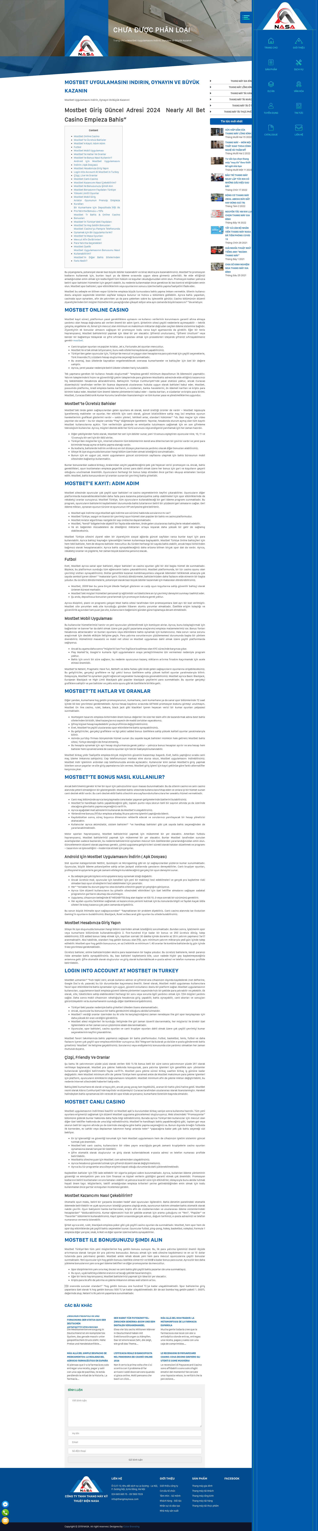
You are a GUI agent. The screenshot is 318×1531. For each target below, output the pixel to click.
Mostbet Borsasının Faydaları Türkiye (95, 189)
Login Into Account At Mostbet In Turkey (96, 171)
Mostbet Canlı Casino (86, 178)
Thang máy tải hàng (202, 1500)
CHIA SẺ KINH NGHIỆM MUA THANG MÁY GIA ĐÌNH (237, 268)
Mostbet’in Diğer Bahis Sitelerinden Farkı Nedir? (97, 259)
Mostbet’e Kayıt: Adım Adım (89, 143)
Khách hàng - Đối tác (171, 1500)
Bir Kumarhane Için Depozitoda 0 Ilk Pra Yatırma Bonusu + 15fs (97, 209)
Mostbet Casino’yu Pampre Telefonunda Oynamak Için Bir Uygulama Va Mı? (97, 230)
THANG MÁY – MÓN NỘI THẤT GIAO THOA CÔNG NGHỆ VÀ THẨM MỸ (238, 146)
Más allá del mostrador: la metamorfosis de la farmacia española (179, 1322)
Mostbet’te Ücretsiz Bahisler (90, 139)
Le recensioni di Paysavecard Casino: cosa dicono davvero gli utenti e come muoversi (180, 1357)
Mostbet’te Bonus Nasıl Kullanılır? (93, 157)
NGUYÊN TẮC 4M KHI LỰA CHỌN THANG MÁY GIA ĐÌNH (238, 215)
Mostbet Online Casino (86, 136)
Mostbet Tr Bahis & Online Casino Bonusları (97, 216)
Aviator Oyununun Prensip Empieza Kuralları (97, 202)
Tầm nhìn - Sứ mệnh (170, 1495)
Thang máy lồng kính (203, 1495)
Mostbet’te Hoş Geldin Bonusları (92, 225)
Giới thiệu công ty (169, 1486)
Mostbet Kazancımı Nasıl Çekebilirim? (95, 182)
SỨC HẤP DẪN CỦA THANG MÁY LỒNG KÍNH (238, 131)
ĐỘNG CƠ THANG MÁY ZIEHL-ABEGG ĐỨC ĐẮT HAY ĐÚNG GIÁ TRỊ (237, 199)
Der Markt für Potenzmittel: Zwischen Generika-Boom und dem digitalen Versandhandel (134, 1322)
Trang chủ (119, 40)
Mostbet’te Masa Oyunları (88, 235)
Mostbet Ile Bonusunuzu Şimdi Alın (93, 186)
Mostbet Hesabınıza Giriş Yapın (91, 168)
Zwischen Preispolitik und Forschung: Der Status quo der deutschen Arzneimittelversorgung (86, 1321)
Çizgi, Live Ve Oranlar (86, 175)
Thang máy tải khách (203, 1490)
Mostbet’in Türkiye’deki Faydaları (93, 221)
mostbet (78, 340)
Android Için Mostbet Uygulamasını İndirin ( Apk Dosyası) (97, 163)
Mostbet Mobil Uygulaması (89, 150)
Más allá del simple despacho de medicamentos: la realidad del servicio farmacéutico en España (87, 1357)
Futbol (77, 147)
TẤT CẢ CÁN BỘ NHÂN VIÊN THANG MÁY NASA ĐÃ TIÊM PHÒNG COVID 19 (238, 233)
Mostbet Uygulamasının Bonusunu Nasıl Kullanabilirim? (97, 252)
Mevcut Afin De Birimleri (87, 239)
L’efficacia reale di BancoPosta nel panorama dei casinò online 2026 (133, 1357)
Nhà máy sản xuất (169, 1510)
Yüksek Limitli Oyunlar (86, 193)
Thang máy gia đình (202, 1486)
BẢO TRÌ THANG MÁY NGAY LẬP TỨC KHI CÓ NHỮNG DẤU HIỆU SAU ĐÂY (237, 181)
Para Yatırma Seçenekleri (88, 243)
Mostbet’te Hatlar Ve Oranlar (90, 154)
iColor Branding (131, 1526)
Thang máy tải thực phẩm (205, 1505)
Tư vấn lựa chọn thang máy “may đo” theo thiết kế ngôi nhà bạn (238, 163)
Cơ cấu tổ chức (167, 1490)
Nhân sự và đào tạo (170, 1505)
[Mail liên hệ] (5, 1520)
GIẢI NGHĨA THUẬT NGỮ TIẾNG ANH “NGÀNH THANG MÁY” (238, 252)
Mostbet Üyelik (82, 246)
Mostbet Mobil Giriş (85, 196)
